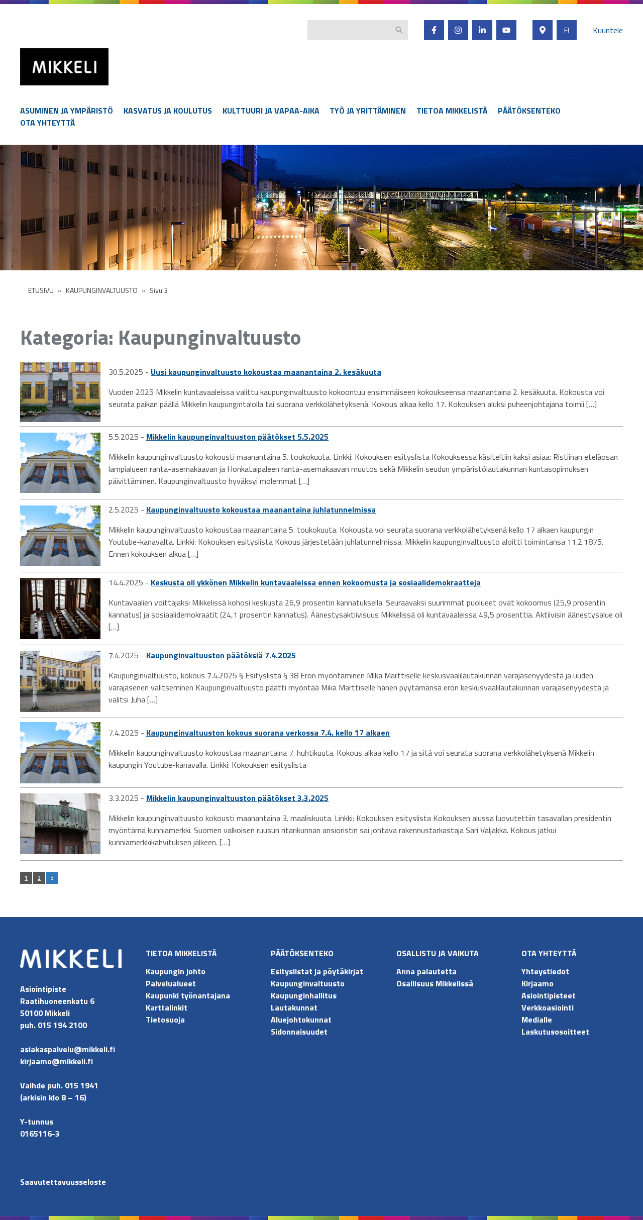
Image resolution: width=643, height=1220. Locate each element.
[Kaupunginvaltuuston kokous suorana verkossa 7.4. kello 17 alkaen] (60, 752)
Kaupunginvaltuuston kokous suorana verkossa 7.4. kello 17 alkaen (268, 733)
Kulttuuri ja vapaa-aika (271, 111)
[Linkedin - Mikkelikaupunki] (482, 30)
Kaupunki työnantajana (188, 995)
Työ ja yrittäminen (368, 111)
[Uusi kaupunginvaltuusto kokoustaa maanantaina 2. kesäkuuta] (60, 392)
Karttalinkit (166, 1007)
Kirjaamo (537, 983)
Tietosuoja (165, 1019)
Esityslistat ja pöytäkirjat (317, 971)
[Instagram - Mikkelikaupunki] (458, 30)
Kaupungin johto (175, 971)
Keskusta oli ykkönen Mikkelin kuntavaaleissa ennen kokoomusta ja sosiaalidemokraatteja (316, 582)
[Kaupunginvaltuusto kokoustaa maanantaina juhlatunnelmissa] (60, 535)
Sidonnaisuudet (299, 1032)
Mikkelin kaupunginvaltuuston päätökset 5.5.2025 (237, 437)
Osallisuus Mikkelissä (434, 983)
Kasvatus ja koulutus (168, 111)
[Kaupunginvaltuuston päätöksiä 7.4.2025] (60, 681)
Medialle (536, 1019)
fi (566, 30)
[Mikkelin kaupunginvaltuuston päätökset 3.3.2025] (60, 824)
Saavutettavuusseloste (63, 1182)
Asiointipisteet (548, 995)
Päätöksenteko (529, 111)
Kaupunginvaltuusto (309, 983)
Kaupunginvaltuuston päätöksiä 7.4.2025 (221, 655)
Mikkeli (31, 87)
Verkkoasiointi (547, 1007)
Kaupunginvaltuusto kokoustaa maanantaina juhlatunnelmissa (261, 509)
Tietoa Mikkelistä (451, 111)
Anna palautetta (426, 971)
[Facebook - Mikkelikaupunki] (434, 30)
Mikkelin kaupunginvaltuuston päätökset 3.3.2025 (237, 798)
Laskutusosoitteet (555, 1032)
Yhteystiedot (545, 971)
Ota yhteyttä (47, 123)
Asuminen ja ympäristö (66, 111)
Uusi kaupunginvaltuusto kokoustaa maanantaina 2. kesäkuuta (266, 372)
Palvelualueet (171, 983)
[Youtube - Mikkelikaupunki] (506, 30)
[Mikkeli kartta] (542, 30)
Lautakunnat (294, 1007)
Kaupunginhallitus (304, 995)
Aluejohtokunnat (301, 1019)
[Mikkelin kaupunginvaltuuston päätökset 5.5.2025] (60, 463)
